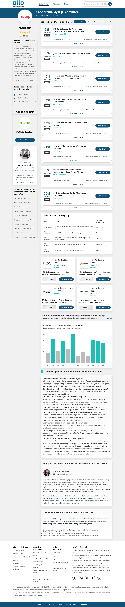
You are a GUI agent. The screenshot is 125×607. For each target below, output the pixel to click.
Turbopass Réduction (21, 224)
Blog (66, 4)
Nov (98, 365)
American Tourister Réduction (24, 237)
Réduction (57, 4)
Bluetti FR (93, 293)
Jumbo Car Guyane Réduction (24, 228)
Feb (53, 365)
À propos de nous (18, 550)
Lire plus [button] (30, 182)
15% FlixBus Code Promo (25, 132)
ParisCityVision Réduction (22, 198)
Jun (73, 365)
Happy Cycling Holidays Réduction (25, 220)
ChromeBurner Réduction (22, 211)
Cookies (15, 560)
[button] (110, 4)
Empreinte (15, 563)
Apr (63, 365)
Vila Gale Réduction (20, 215)
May (68, 365)
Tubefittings (94, 265)
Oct (93, 365)
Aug (83, 365)
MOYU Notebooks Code (40, 558)
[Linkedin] (93, 578)
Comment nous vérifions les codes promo (63, 498)
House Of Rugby (59, 291)
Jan (48, 365)
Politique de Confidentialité (21, 557)
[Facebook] (74, 578)
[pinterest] (81, 578)
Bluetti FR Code (38, 561)
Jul (78, 365)
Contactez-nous (17, 554)
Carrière (35, 576)
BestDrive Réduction (21, 233)
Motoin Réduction (20, 207)
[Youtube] (87, 578)
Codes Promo (44, 4)
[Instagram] (99, 578)
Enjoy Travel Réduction (22, 203)
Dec (103, 365)
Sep (88, 365)
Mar (58, 365)
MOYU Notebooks (60, 265)
